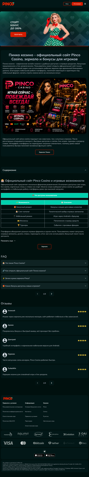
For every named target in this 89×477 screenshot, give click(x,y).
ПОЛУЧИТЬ (18, 34)
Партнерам (28, 421)
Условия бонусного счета (33, 407)
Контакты (28, 411)
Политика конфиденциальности (13, 411)
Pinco (45, 407)
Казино (45, 403)
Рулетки (46, 416)
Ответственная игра (9, 416)
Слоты (45, 411)
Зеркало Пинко (44, 152)
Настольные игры (48, 421)
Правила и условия (9, 403)
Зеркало (44, 246)
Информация (29, 403)
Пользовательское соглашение (13, 407)
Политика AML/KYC (9, 421)
